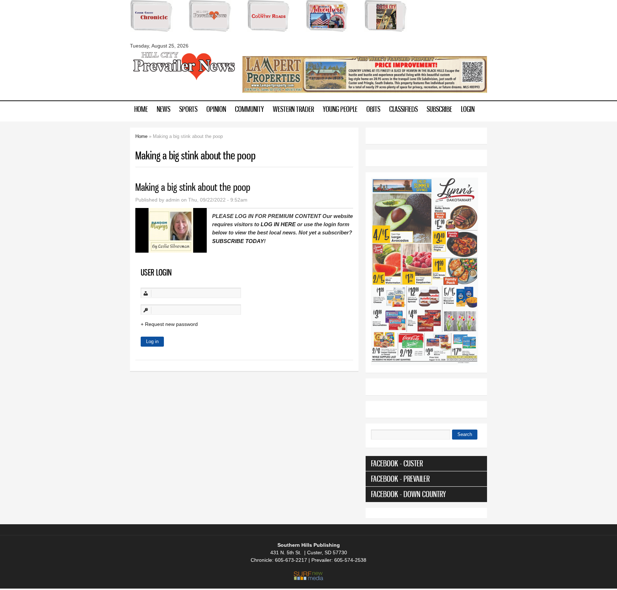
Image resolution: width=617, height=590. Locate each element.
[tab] (426, 463)
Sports (188, 109)
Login (468, 109)
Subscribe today (238, 241)
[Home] (183, 79)
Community (249, 109)
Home (141, 109)
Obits (373, 109)
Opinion (216, 109)
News (163, 109)
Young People (340, 109)
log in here (278, 224)
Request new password (171, 324)
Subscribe (439, 109)
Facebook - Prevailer (400, 479)
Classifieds (403, 109)
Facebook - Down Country (408, 494)
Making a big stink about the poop (192, 187)
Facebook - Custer (397, 463)
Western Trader (293, 109)
